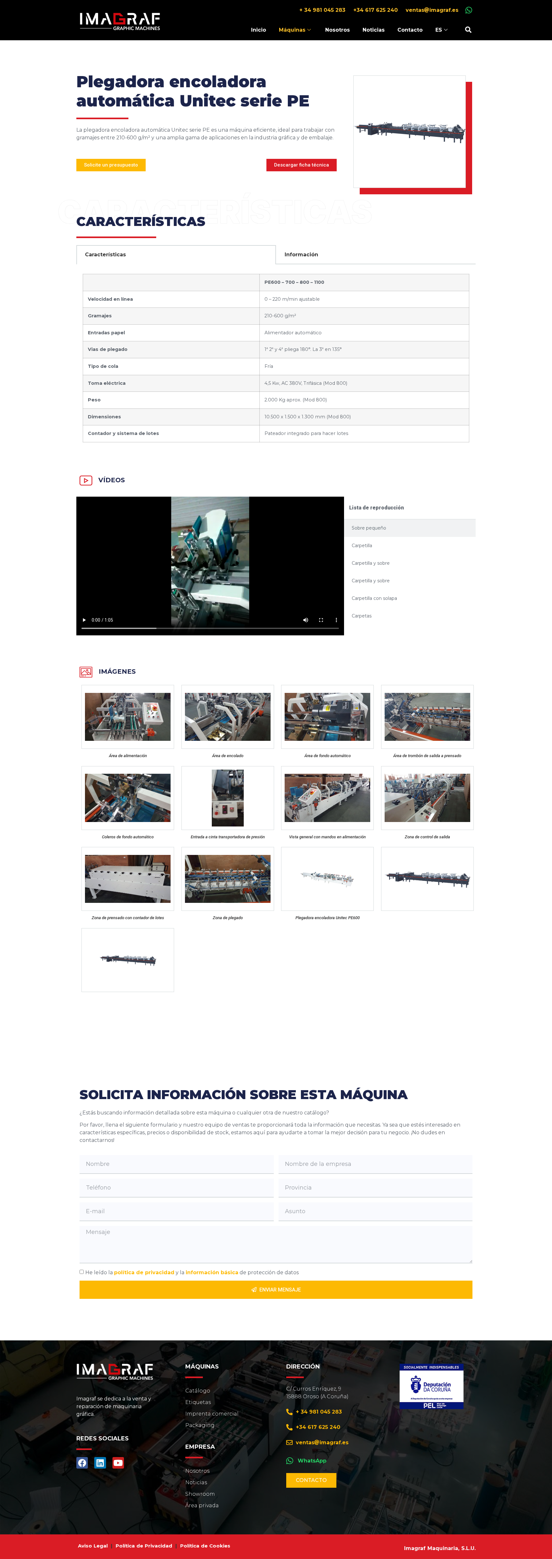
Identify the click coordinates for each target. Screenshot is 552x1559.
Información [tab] (301, 255)
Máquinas (292, 30)
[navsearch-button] (468, 29)
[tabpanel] (276, 359)
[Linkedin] (100, 1463)
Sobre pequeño (369, 528)
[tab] (410, 528)
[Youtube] (118, 1463)
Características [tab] (105, 255)
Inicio (258, 30)
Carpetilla (362, 545)
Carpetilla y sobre (371, 563)
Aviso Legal (93, 1546)
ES (438, 30)
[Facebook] (82, 1463)
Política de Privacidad (144, 1546)
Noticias (374, 30)
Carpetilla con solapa (374, 598)
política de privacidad (144, 1272)
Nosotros (337, 30)
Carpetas (362, 616)
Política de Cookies (205, 1546)
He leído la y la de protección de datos (192, 1272)
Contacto (410, 30)
